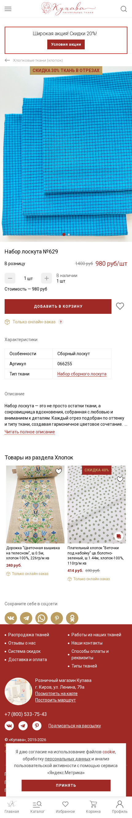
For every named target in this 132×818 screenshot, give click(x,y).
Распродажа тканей (28, 634)
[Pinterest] (56, 618)
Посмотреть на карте (56, 693)
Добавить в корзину (58, 306)
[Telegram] (26, 618)
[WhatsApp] (41, 618)
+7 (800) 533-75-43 (26, 714)
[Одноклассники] (72, 618)
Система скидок (24, 651)
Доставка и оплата (27, 659)
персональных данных (68, 758)
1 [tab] (63, 234)
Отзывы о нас (22, 643)
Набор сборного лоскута (82, 373)
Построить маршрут (55, 700)
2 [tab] (69, 234)
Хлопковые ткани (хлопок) (38, 60)
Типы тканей (84, 666)
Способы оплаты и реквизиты (90, 654)
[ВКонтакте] (10, 618)
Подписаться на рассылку (75, 725)
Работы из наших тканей (96, 634)
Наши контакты (87, 643)
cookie (109, 751)
